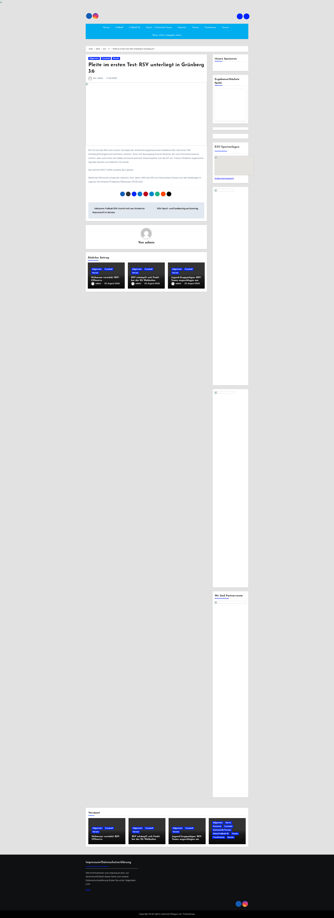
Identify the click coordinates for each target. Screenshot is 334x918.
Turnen (226, 27)
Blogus (174, 914)
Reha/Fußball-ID (221, 834)
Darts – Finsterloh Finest (159, 27)
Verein (106, 27)
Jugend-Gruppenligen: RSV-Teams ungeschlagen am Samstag (186, 280)
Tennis (195, 27)
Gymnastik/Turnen (222, 830)
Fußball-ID (135, 27)
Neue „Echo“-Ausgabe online (167, 35)
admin (100, 78)
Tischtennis (211, 27)
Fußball (120, 27)
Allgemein (94, 58)
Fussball (106, 58)
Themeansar (189, 914)
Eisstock (182, 27)
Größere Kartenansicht (224, 178)
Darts (228, 823)
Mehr (88, 890)
